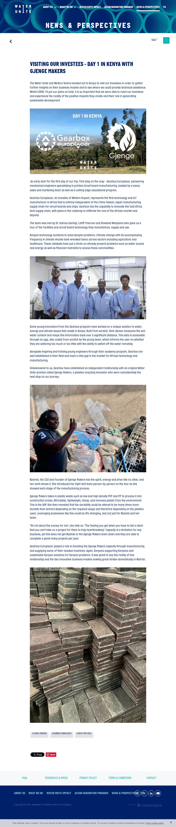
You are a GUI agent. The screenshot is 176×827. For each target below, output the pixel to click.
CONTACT (151, 778)
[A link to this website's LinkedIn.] (151, 793)
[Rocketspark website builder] (144, 805)
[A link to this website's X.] (144, 793)
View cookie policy (155, 823)
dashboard (36, 804)
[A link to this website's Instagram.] (138, 793)
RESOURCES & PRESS (56, 778)
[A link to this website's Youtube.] (158, 793)
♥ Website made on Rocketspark (56, 804)
